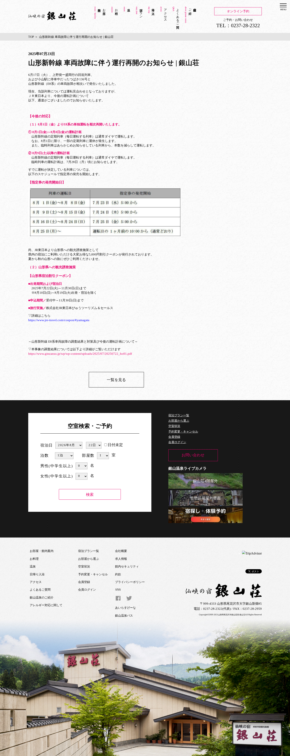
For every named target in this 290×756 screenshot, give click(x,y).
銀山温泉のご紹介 (192, 8)
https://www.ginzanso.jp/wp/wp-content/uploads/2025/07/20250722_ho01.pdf (80, 353)
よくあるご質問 (177, 15)
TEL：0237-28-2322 (238, 25)
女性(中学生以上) (56, 476)
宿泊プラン (140, 12)
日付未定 (115, 445)
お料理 (116, 8)
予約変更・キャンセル (183, 431)
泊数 (44, 455)
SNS (118, 589)
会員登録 (174, 436)
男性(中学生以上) (56, 466)
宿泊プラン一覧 (178, 415)
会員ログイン (177, 442)
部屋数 (88, 455)
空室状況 (174, 426)
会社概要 (121, 551)
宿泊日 (46, 445)
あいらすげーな (125, 607)
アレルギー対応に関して (46, 605)
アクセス (165, 13)
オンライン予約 (238, 11)
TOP (31, 36)
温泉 (127, 18)
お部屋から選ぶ (178, 420)
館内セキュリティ (127, 566)
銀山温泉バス (124, 615)
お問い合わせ (193, 455)
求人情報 (121, 558)
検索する (89, 495)
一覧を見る (116, 380)
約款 (118, 574)
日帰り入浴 (153, 8)
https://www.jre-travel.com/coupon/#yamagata (58, 320)
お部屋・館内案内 (104, 8)
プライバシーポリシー (130, 582)
